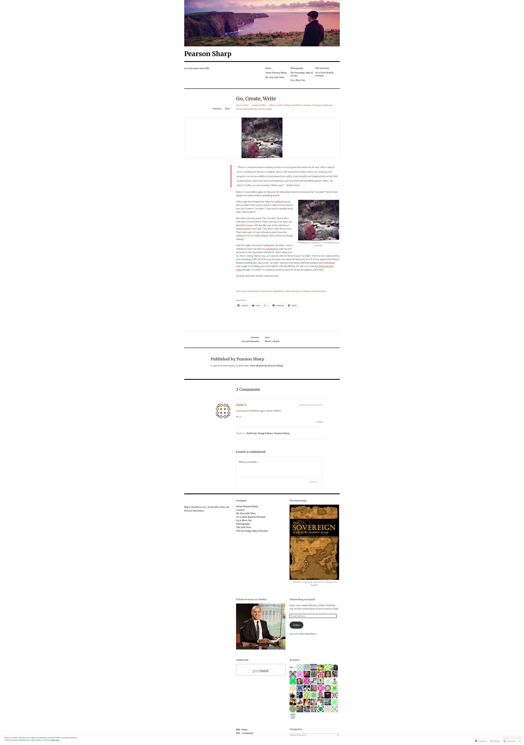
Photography (296, 68)
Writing (306, 291)
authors (272, 105)
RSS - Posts (241, 729)
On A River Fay (297, 80)
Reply (319, 421)
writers (261, 109)
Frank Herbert (296, 105)
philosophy (248, 109)
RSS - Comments (244, 733)
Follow (296, 625)
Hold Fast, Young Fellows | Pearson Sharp (268, 433)
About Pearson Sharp (276, 72)
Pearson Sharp (207, 54)
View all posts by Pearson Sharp (266, 365)
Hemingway (317, 105)
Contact (240, 509)
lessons (239, 109)
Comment (313, 482)
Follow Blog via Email (302, 599)
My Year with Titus (274, 77)
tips (256, 109)
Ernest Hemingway (250, 291)
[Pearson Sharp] (262, 23)
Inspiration (327, 105)
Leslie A (241, 405)
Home (268, 68)
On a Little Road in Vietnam (324, 74)
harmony (307, 105)
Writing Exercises (318, 291)
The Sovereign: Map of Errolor (301, 74)
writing (268, 109)
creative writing (283, 105)
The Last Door (322, 68)
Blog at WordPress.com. (195, 506)
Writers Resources (293, 291)
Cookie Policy (55, 740)
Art (238, 291)
